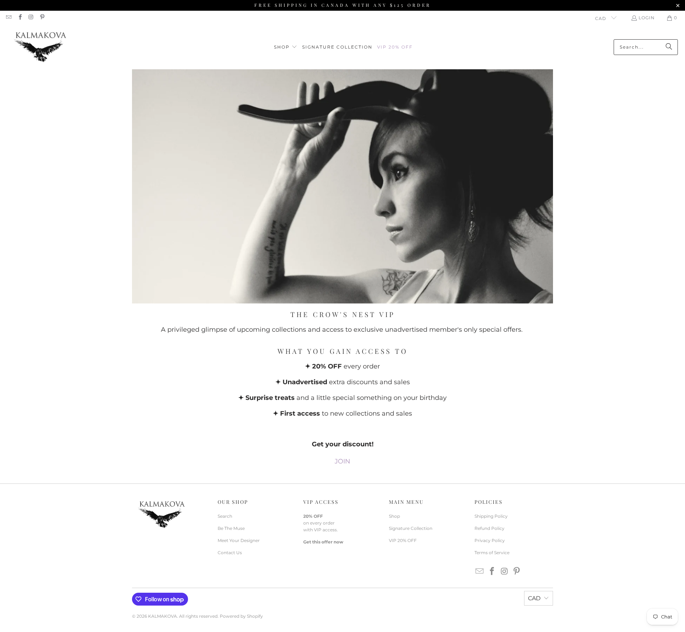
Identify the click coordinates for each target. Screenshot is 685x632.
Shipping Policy (491, 516)
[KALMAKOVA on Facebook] (19, 17)
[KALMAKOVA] (40, 47)
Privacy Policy (490, 540)
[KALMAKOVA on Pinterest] (42, 17)
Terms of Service (492, 552)
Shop (394, 516)
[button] (285, 47)
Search (225, 516)
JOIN (342, 461)
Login (647, 17)
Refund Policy (489, 528)
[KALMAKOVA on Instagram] (31, 17)
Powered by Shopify (241, 616)
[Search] (669, 47)
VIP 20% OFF (403, 540)
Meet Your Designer (239, 540)
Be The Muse (231, 528)
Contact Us (230, 552)
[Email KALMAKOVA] (8, 17)
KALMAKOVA (162, 616)
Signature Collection (410, 528)
